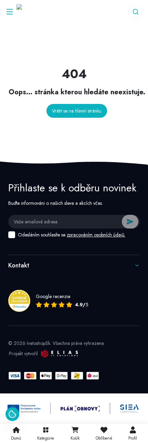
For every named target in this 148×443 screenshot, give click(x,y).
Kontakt (18, 265)
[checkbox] (11, 234)
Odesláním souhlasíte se (71, 234)
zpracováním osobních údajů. (96, 234)
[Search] (135, 12)
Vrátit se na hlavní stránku (77, 110)
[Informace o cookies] (12, 414)
